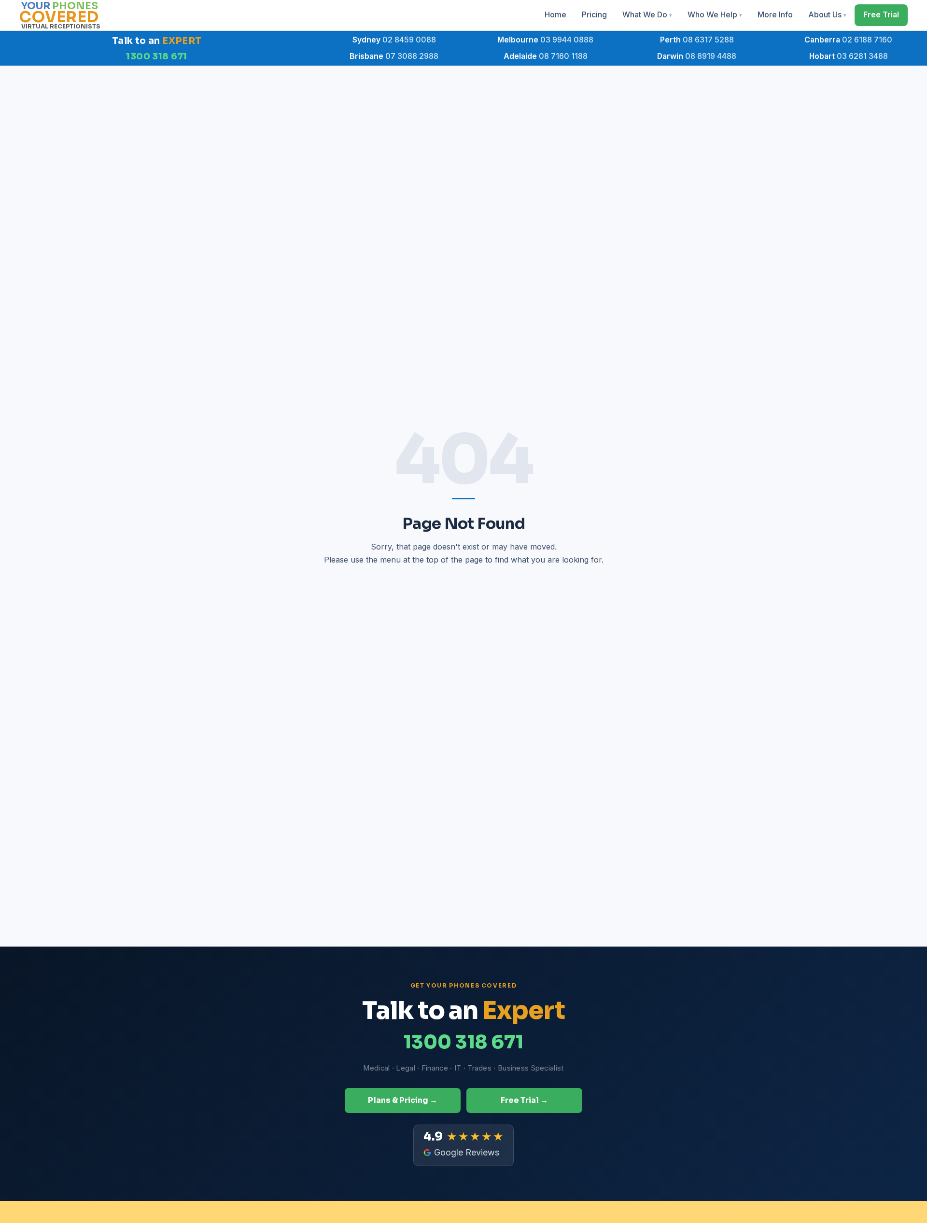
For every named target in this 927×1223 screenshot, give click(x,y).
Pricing (594, 14)
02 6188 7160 (848, 39)
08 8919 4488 (696, 56)
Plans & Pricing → (402, 1100)
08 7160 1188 (546, 56)
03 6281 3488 (848, 56)
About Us (827, 14)
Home (555, 14)
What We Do (647, 14)
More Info (775, 14)
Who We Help (715, 14)
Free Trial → (524, 1100)
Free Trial (881, 14)
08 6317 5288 (697, 39)
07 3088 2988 (394, 56)
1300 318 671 (156, 56)
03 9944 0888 (545, 39)
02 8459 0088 (394, 39)
